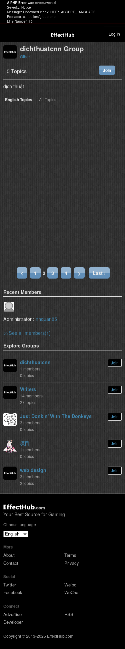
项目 (24, 443)
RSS (68, 614)
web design (33, 470)
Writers (28, 389)
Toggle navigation (8, 33)
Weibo (70, 584)
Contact (10, 563)
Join (107, 70)
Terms (70, 555)
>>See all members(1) (27, 332)
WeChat (72, 592)
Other (25, 56)
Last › (99, 273)
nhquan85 (46, 318)
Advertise (12, 614)
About (9, 555)
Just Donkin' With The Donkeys (56, 416)
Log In (114, 34)
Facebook (12, 592)
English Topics (18, 100)
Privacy (71, 563)
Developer (13, 622)
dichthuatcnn (35, 362)
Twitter (9, 584)
